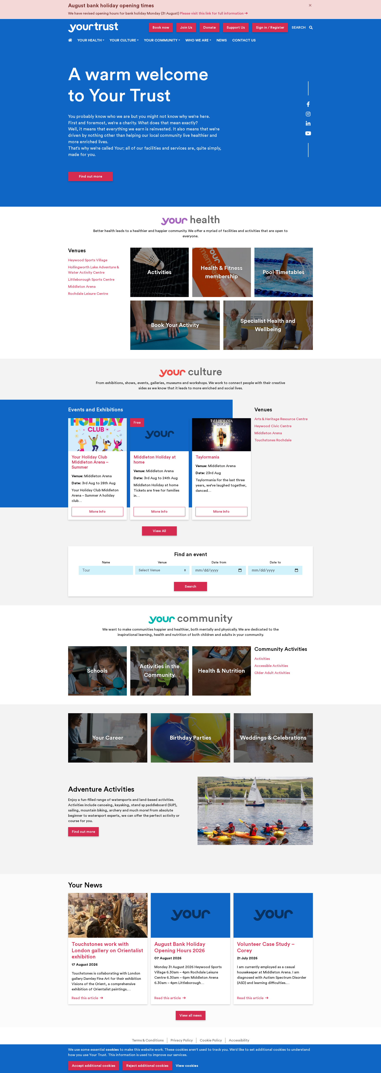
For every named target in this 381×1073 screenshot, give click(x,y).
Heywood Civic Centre (272, 426)
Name (106, 562)
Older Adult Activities (272, 673)
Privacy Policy (182, 1040)
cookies (112, 1049)
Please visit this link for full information (212, 13)
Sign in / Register (270, 27)
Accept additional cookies (93, 1065)
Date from (218, 562)
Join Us (186, 27)
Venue (162, 562)
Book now (161, 27)
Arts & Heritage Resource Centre (281, 419)
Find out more (90, 176)
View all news (190, 1015)
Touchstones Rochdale (272, 440)
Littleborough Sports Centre (91, 279)
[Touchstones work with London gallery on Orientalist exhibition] (108, 915)
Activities (262, 659)
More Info (106, 511)
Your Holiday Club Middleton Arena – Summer (90, 462)
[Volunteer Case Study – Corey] (273, 915)
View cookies (187, 1065)
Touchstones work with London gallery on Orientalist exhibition (107, 951)
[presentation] (97, 434)
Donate (209, 27)
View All (159, 531)
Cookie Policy (211, 1040)
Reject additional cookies (147, 1065)
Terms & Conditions (148, 1040)
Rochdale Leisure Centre (88, 293)
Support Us (236, 27)
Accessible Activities (271, 666)
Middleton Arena (82, 286)
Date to (275, 562)
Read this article (85, 998)
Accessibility (239, 1040)
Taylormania (207, 457)
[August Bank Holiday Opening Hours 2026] (190, 915)
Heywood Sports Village (87, 260)
